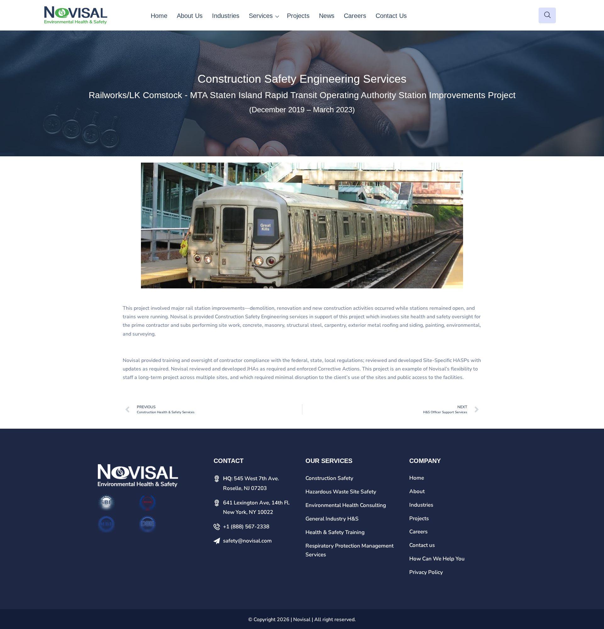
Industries (225, 15)
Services (261, 15)
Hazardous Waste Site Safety (340, 491)
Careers (355, 15)
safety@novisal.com (247, 540)
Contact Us (391, 15)
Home (159, 15)
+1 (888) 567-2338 (246, 526)
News (326, 15)
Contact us (422, 545)
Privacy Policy (426, 572)
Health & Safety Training (335, 532)
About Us (190, 15)
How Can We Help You (437, 558)
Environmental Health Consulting (345, 505)
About (417, 491)
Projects (298, 15)
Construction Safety (329, 478)
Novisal (301, 619)
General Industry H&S (332, 518)
